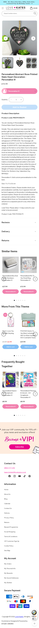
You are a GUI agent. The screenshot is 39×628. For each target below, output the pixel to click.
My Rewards (8, 573)
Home (6, 489)
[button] (2, 8)
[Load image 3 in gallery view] (31, 62)
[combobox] (19, 13)
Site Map (7, 550)
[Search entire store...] (35, 13)
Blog (5, 499)
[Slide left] (6, 38)
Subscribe (19, 447)
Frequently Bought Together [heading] (13, 364)
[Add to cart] (10, 291)
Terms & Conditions (10, 536)
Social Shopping (9, 532)
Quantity (5, 100)
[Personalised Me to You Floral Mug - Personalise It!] (28, 265)
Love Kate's (19, 617)
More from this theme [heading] (15, 306)
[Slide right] (33, 38)
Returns (6, 522)
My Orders (7, 564)
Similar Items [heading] (9, 251)
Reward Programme (11, 527)
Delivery (7, 513)
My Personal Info (10, 568)
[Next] (35, 279)
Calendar (7, 503)
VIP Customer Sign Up (11, 541)
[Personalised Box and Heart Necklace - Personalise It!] (10, 265)
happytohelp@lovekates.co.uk (15, 472)
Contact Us (8, 508)
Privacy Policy (9, 518)
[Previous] (4, 279)
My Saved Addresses (11, 578)
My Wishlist (8, 583)
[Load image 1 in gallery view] (7, 62)
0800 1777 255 (9, 468)
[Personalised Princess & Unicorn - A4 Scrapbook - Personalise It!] (28, 380)
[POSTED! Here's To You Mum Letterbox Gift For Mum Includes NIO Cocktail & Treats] (28, 320)
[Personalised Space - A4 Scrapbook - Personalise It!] (10, 380)
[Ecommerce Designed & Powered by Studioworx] (7, 624)
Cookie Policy (8, 546)
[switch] (34, 619)
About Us (7, 494)
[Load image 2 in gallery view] (19, 62)
